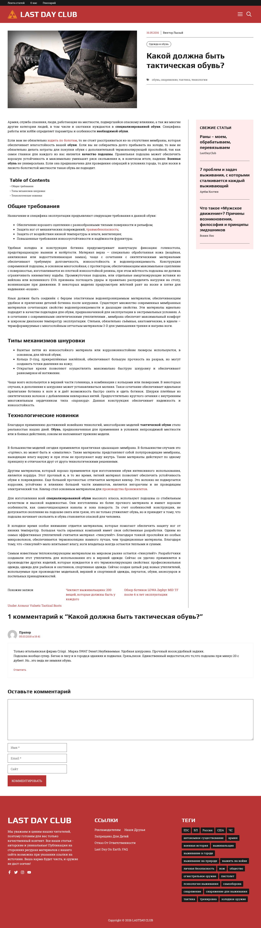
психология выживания (201, 884)
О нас (33, 3)
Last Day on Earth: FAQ (111, 849)
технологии (199, 79)
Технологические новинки (26, 195)
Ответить (20, 669)
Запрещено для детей (112, 836)
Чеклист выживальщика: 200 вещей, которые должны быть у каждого (90, 594)
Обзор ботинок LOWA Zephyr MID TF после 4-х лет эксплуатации (151, 592)
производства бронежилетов (124, 489)
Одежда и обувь (159, 44)
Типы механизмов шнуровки (28, 191)
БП (196, 830)
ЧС (231, 830)
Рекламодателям (108, 830)
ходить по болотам (62, 140)
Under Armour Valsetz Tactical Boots (35, 605)
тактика (184, 79)
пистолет (227, 876)
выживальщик (223, 845)
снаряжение (169, 79)
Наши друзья (134, 830)
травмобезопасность (102, 229)
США (220, 830)
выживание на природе (200, 861)
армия (232, 838)
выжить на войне (234, 861)
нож (222, 868)
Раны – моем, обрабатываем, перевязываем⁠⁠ (215, 142)
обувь (156, 79)
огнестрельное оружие (200, 876)
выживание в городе (198, 853)
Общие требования (22, 186)
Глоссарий (49, 3)
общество (236, 868)
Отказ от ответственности (115, 843)
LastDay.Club (208, 153)
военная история (196, 845)
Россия (207, 830)
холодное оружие (233, 899)
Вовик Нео (207, 235)
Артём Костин (209, 191)
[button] (249, 14)
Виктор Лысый (173, 32)
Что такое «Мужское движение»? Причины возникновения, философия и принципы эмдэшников (224, 218)
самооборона (232, 884)
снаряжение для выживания (226, 891)
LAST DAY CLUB (48, 14)
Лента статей (16, 3)
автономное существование (204, 838)
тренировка (208, 899)
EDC (186, 830)
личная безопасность (199, 868)
